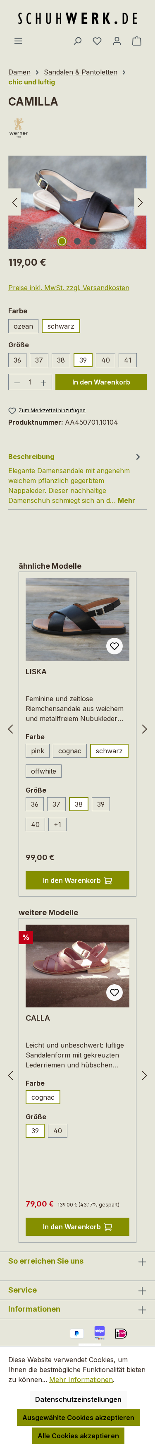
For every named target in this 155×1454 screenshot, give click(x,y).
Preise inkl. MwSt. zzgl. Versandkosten (68, 288)
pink (37, 751)
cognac (69, 751)
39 (83, 360)
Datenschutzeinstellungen (78, 1399)
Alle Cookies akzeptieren (78, 1436)
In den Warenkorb (101, 382)
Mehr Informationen (81, 1379)
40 (105, 360)
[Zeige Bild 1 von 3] (62, 241)
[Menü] (18, 40)
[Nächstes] (140, 202)
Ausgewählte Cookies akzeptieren (78, 1417)
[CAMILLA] (77, 202)
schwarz (61, 326)
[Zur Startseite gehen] (78, 18)
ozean (23, 326)
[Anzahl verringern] (17, 382)
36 (17, 360)
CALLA (38, 1018)
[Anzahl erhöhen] (43, 382)
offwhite (43, 771)
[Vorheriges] (14, 202)
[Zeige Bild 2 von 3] (77, 241)
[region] (77, 202)
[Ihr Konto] (117, 40)
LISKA (36, 671)
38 (61, 360)
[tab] (75, 478)
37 (39, 360)
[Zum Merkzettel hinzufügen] (114, 646)
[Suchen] (77, 40)
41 (127, 360)
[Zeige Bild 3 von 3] (92, 241)
